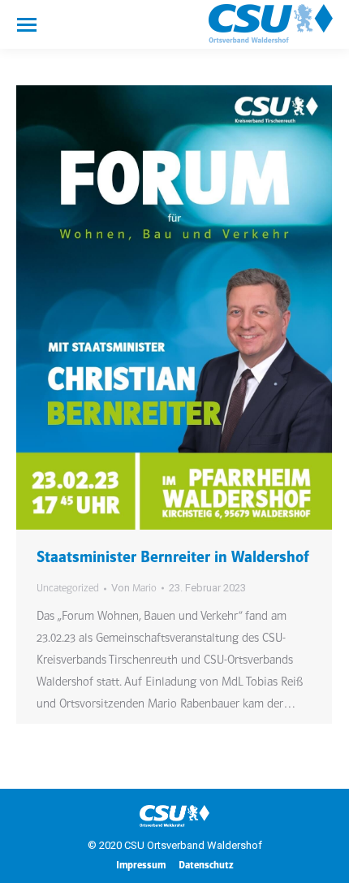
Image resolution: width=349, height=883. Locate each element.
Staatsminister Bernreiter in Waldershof (173, 558)
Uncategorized (68, 588)
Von (134, 588)
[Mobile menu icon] (26, 25)
